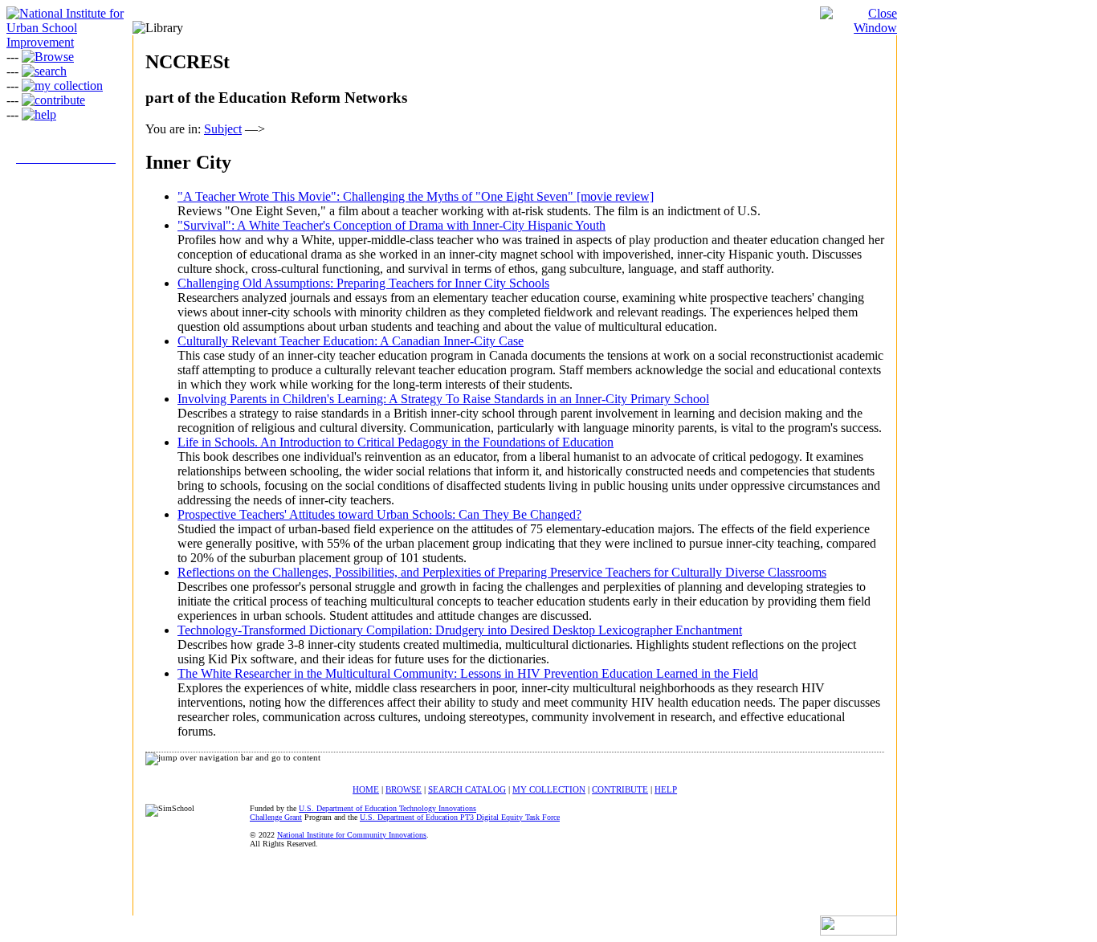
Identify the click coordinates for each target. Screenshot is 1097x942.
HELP (666, 789)
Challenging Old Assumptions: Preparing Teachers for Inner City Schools (363, 283)
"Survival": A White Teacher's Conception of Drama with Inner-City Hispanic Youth (391, 225)
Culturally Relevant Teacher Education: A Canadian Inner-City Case (350, 341)
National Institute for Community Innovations (351, 834)
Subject (223, 129)
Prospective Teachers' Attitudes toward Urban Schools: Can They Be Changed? (379, 514)
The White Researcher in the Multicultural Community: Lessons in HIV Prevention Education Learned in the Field (467, 673)
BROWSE (403, 789)
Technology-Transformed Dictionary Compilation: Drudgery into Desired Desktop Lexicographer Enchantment (459, 630)
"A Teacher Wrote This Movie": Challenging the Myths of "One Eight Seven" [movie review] (415, 196)
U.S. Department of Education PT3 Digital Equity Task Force (460, 817)
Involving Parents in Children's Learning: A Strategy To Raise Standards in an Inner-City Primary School (443, 399)
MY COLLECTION (548, 789)
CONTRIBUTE (620, 789)
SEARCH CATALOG (467, 789)
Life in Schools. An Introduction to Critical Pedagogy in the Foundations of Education (395, 442)
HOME (366, 789)
